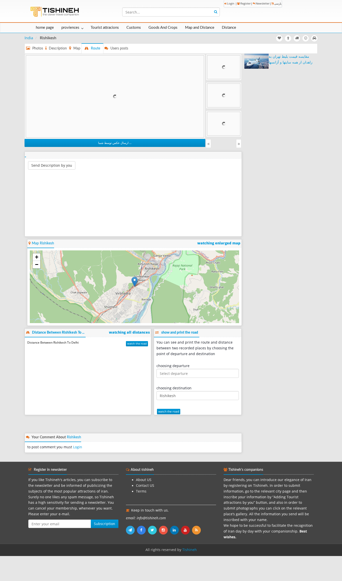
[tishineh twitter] (153, 530)
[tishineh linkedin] (175, 530)
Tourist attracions (105, 27)
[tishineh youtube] (186, 530)
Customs (133, 27)
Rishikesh (74, 437)
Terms (141, 491)
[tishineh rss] (197, 530)
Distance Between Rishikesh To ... (58, 332)
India (29, 37)
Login (230, 3)
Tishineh (189, 550)
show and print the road (179, 332)
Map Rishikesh (43, 243)
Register (245, 3)
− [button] (36, 264)
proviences (70, 27)
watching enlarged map (218, 243)
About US (143, 480)
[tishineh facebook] (142, 530)
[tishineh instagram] (164, 530)
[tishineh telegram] (131, 530)
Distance (229, 27)
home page (45, 27)
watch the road (137, 343)
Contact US (145, 485)
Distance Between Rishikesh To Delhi (53, 342)
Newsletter (262, 3)
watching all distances (129, 332)
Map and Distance (199, 27)
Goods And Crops (163, 27)
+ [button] (36, 257)
